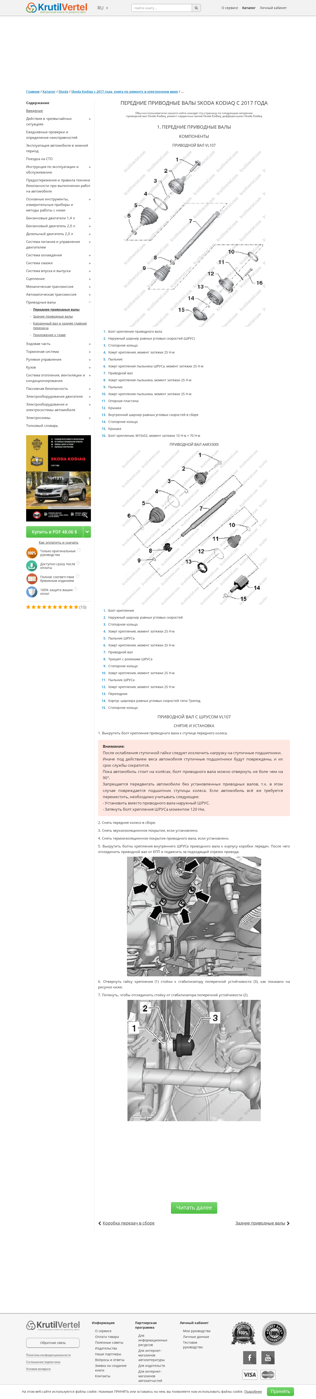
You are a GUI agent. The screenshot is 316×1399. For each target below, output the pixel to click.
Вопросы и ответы (109, 1360)
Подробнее (253, 1391)
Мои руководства (197, 1331)
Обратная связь (53, 1342)
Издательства (106, 1348)
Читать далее (194, 1207)
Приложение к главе (49, 335)
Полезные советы (109, 1342)
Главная (33, 91)
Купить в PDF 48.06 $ (54, 532)
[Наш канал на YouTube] (268, 1357)
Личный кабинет (273, 8)
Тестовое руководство (193, 1344)
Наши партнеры (108, 1354)
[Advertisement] (158, 51)
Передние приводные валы (56, 309)
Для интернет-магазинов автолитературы (151, 1355)
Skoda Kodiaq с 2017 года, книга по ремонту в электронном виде (124, 91)
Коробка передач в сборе (129, 1223)
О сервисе (230, 8)
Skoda (63, 91)
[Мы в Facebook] (249, 1357)
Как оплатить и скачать (58, 542)
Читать (56, 477)
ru (100, 8)
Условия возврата (38, 1369)
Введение (34, 110)
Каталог (249, 8)
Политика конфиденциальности (48, 1355)
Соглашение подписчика (43, 1362)
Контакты (102, 1376)
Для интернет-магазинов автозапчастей (150, 1376)
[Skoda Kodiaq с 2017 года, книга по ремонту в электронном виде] (85, 515)
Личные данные (196, 1336)
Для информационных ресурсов (152, 1340)
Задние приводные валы (53, 316)
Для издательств (151, 1365)
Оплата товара (107, 1336)
